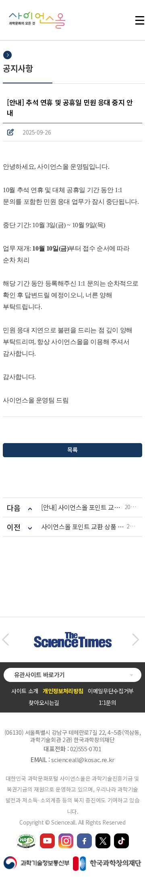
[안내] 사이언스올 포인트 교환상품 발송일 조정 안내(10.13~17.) (82, 507)
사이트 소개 (24, 691)
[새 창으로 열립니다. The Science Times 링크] (73, 636)
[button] (5, 640)
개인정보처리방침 (63, 691)
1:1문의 (107, 702)
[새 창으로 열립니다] (47, 837)
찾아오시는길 (44, 702)
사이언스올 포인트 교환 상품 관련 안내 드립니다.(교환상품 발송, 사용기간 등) (83, 526)
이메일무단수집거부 (111, 691)
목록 (72, 450)
